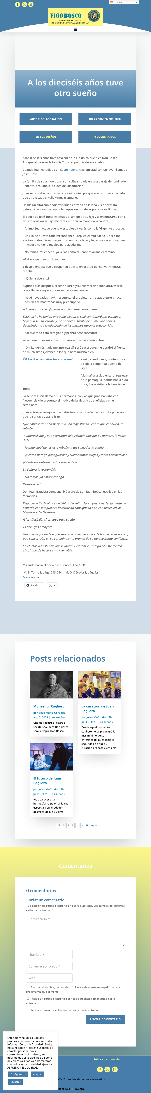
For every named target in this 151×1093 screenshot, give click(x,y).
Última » (91, 825)
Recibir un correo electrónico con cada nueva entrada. (65, 1010)
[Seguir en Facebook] (17, 4)
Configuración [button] (18, 1074)
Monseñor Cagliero (48, 706)
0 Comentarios (105, 136)
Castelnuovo (68, 170)
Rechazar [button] (15, 1081)
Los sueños (48, 136)
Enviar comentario (105, 1019)
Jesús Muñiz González (52, 712)
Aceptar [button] (37, 1074)
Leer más (29, 1082)
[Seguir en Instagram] (31, 4)
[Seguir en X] (24, 4)
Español (117, 2)
